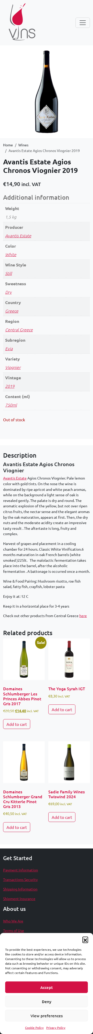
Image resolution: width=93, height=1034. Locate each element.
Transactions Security (20, 879)
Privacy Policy (55, 1027)
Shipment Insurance (19, 898)
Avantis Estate (18, 235)
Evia (9, 348)
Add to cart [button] (16, 724)
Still (8, 273)
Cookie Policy (34, 1027)
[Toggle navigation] (82, 23)
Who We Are (13, 921)
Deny (46, 1001)
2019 (9, 386)
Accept (46, 987)
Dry (8, 292)
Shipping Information (20, 889)
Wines (23, 144)
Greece (11, 311)
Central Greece (19, 329)
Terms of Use (13, 930)
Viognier (13, 367)
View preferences (46, 1015)
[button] (85, 939)
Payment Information (20, 870)
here (83, 615)
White (10, 254)
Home (8, 144)
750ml (11, 405)
